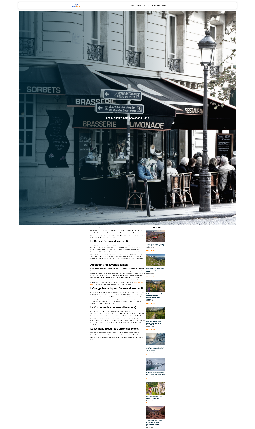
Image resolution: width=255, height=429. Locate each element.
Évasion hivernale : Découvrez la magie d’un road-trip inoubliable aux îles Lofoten (154, 348)
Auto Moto (164, 5)
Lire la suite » (150, 250)
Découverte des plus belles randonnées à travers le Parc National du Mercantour (153, 323)
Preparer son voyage (156, 5)
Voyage (132, 5)
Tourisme (138, 5)
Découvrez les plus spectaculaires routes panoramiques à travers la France (155, 269)
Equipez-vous (146, 5)
